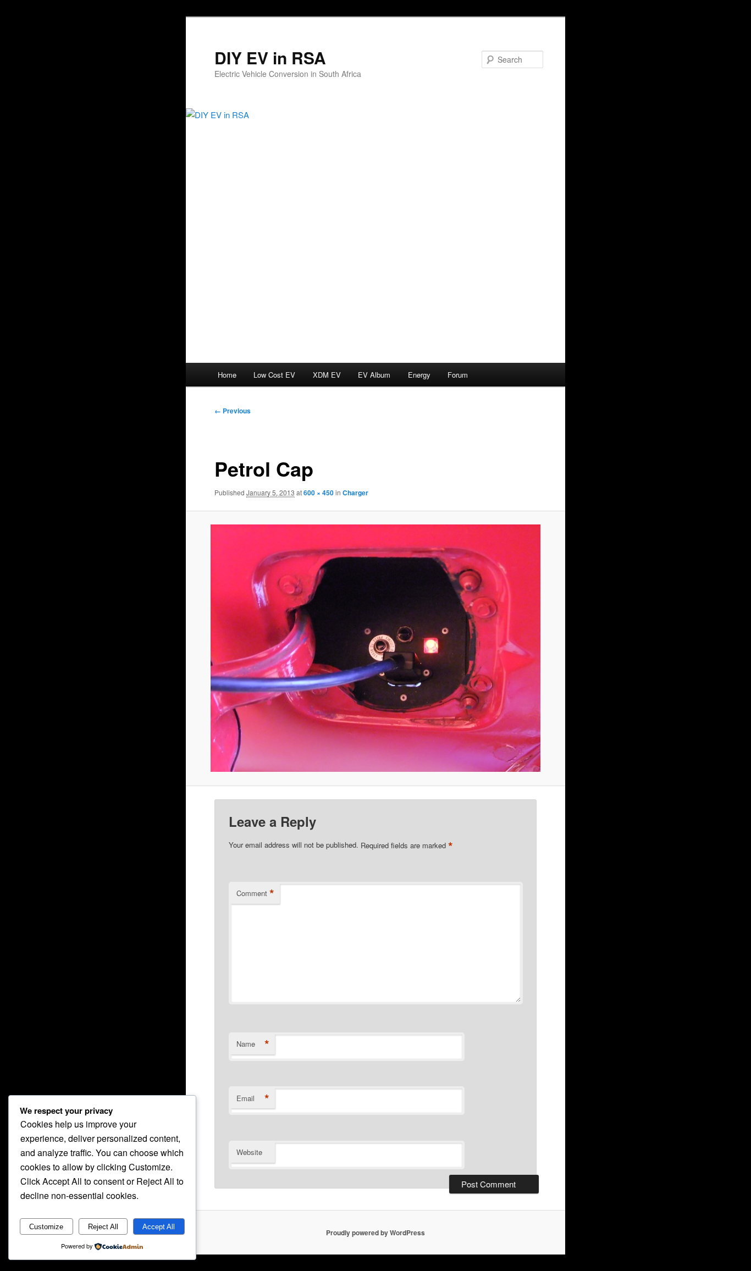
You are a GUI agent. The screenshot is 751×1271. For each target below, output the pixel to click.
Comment (255, 893)
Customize (46, 1227)
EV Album (374, 374)
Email (252, 1098)
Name (252, 1044)
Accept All (158, 1227)
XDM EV (327, 374)
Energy (419, 374)
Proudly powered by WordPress (375, 1232)
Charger (355, 493)
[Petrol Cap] (376, 648)
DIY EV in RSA (270, 57)
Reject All (103, 1227)
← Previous (232, 411)
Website (249, 1152)
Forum (458, 374)
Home (227, 374)
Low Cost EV (274, 374)
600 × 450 (318, 493)
